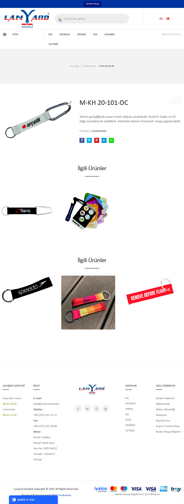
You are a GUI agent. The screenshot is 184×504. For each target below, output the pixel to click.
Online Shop (92, 4)
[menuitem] (50, 34)
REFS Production (61, 495)
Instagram (96, 408)
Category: (85, 131)
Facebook (78, 408)
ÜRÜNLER (130, 403)
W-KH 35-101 (172, 101)
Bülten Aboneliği (165, 409)
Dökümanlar (163, 404)
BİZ (127, 398)
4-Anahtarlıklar (89, 66)
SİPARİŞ (129, 409)
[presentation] (3, 309)
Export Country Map (168, 426)
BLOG (128, 420)
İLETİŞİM (129, 430)
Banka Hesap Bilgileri (168, 431)
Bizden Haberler (165, 398)
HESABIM (130, 425)
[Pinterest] (96, 140)
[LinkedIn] (104, 140)
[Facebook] (81, 140)
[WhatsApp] (111, 140)
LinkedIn (87, 408)
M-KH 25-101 (178, 101)
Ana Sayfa (74, 66)
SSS (127, 414)
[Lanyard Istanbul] (27, 18)
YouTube (105, 408)
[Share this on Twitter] (89, 140)
